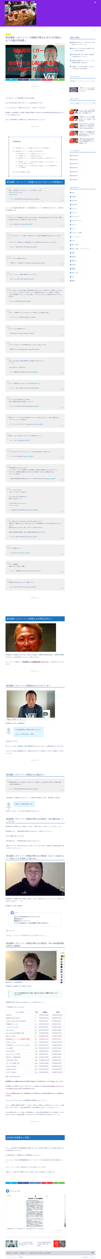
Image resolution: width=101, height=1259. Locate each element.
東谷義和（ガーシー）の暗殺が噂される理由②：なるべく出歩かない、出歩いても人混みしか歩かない (38, 162)
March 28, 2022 (26, 224)
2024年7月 (75, 167)
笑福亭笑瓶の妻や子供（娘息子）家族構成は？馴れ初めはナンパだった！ (83, 55)
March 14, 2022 (50, 478)
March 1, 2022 (31, 587)
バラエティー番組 (77, 232)
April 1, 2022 (40, 263)
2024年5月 (75, 175)
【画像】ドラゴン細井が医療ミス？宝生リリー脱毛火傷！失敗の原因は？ (83, 67)
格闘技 (73, 268)
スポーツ (74, 224)
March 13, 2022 (34, 199)
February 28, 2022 (33, 388)
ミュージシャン (76, 236)
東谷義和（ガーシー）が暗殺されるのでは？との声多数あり (33, 148)
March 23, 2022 (28, 333)
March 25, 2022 (28, 279)
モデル (73, 240)
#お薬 (21, 360)
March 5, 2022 (26, 301)
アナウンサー (75, 216)
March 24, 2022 (34, 349)
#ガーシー (11, 360)
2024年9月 (75, 159)
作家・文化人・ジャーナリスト (80, 248)
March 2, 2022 (24, 440)
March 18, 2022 (32, 372)
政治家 (73, 256)
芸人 (73, 276)
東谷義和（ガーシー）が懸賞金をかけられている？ (32, 153)
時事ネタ (74, 260)
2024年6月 (75, 171)
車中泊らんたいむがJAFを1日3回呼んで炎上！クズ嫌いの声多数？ (83, 49)
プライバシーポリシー (11, 1257)
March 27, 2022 (30, 317)
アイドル (74, 208)
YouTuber (8, 34)
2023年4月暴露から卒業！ (23, 172)
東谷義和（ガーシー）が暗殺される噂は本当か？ (30, 151)
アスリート (75, 212)
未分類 (73, 264)
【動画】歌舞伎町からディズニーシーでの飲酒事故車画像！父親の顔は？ (83, 61)
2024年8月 (75, 163)
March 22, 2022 (31, 536)
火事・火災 (75, 272)
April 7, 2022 (24, 552)
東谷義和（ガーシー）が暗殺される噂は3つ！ (30, 156)
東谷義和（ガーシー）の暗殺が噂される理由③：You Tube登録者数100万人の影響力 (37, 166)
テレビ (73, 228)
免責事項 (20, 1257)
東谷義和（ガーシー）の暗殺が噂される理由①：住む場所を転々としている (38, 158)
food (73, 192)
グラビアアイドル (77, 220)
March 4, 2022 (33, 788)
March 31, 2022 (31, 246)
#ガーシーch (12, 194)
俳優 (73, 252)
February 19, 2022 (32, 406)
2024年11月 (75, 155)
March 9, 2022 (33, 510)
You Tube (74, 200)
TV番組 (74, 196)
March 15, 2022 (28, 456)
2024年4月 (75, 179)
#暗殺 (31, 360)
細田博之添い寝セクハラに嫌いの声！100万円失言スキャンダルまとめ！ (83, 43)
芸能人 (73, 280)
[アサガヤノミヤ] (20, 24)
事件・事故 (75, 244)
